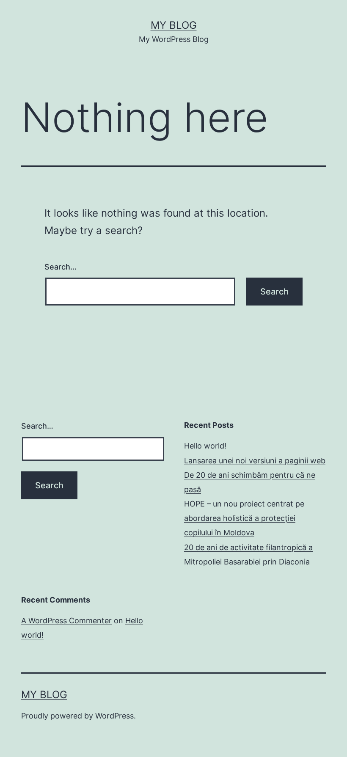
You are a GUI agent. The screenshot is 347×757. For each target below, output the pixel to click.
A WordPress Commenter (66, 620)
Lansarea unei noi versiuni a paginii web (254, 460)
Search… (60, 266)
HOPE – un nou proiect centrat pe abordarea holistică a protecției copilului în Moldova (244, 518)
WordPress (114, 715)
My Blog (174, 25)
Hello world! (205, 445)
